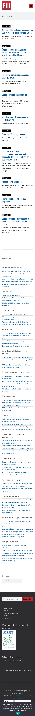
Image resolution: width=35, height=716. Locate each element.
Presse (6, 611)
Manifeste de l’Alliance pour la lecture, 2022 (15, 118)
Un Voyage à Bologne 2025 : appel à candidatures (17, 529)
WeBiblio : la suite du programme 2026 (14, 314)
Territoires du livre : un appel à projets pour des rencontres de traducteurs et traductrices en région (16, 335)
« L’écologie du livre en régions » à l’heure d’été (16, 424)
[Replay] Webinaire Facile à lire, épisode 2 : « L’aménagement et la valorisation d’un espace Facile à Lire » (16, 273)
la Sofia (18, 698)
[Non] (33, 709)
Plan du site (7, 618)
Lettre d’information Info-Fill (12, 661)
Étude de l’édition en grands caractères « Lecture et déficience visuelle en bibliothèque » (17, 52)
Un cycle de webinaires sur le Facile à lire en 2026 (17, 279)
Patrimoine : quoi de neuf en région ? (13, 486)
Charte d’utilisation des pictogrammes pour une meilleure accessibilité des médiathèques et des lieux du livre (17, 155)
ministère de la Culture (23, 696)
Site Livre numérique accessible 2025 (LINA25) (15, 76)
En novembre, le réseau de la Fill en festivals (16, 346)
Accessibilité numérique (12, 181)
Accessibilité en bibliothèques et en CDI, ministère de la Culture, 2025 (17, 31)
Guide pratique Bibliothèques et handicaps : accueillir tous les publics (16, 221)
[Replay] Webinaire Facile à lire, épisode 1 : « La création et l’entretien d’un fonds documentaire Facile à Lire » (17, 284)
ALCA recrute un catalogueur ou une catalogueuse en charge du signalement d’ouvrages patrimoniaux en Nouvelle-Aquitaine (17, 534)
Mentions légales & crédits (12, 613)
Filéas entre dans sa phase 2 (11, 295)
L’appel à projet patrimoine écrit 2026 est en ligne (17, 483)
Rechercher (27, 599)
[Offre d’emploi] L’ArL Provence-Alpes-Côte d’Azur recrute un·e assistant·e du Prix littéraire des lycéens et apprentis (17, 383)
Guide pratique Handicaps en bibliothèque (14, 96)
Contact (6, 616)
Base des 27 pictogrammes (13, 134)
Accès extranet (8, 608)
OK (18, 713)
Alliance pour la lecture (24, 670)
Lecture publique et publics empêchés (14, 200)
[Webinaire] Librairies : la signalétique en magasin (17, 357)
